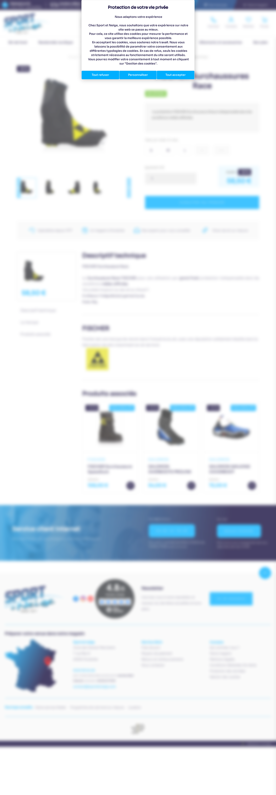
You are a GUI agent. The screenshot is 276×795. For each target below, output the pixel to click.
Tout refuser (100, 75)
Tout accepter (175, 75)
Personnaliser (138, 75)
